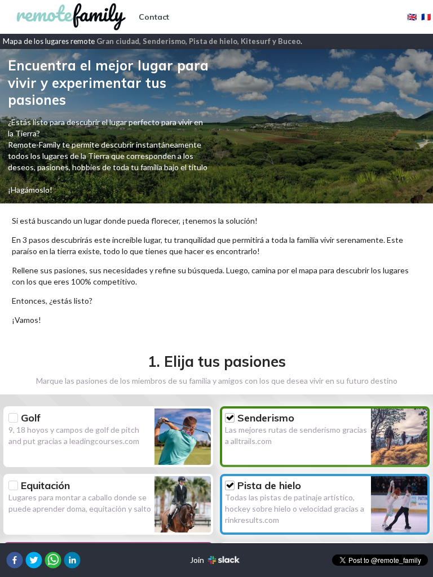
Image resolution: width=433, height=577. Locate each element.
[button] (14, 560)
